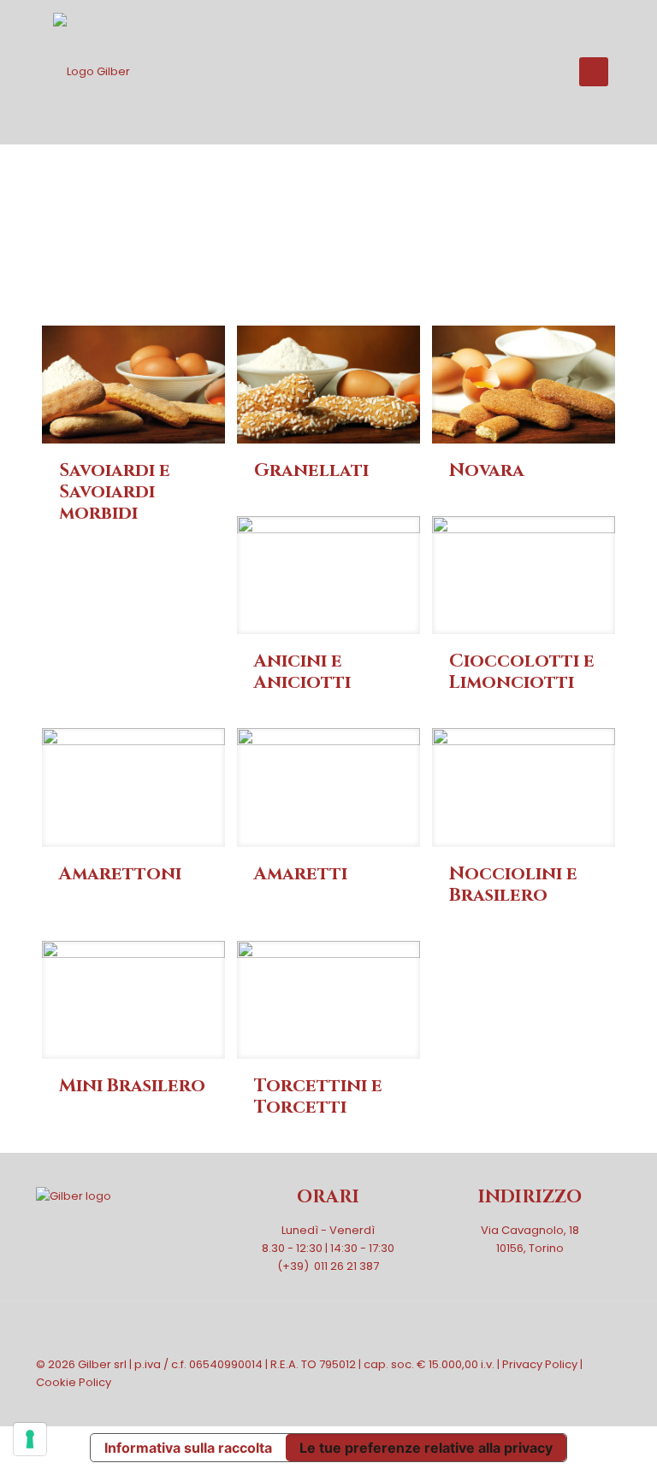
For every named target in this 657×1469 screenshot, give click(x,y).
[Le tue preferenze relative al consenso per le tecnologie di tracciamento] (30, 1439)
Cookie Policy (73, 1382)
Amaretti (300, 874)
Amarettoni (120, 874)
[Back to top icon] (603, 1337)
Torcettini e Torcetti (318, 1096)
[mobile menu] (593, 71)
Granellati (311, 471)
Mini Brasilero (132, 1086)
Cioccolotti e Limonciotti (522, 672)
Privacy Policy (539, 1364)
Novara (486, 471)
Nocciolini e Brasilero (513, 885)
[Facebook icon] (579, 1399)
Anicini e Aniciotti (302, 672)
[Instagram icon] (597, 1399)
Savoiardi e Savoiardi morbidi (114, 492)
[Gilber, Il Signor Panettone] (91, 72)
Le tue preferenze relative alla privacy (426, 1447)
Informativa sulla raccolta (188, 1447)
